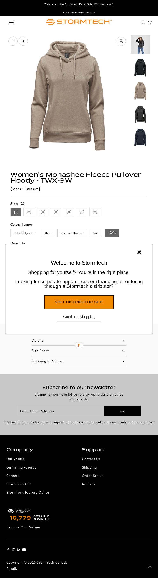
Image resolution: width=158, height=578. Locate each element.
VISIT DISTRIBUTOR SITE (79, 302)
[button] (79, 279)
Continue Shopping (79, 317)
